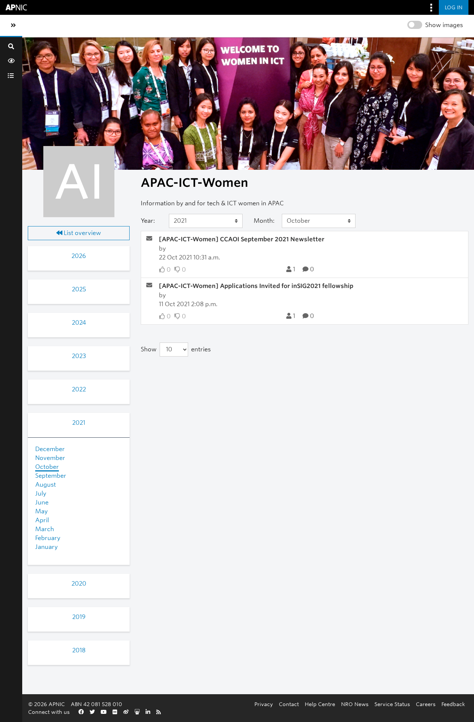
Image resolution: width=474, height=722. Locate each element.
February (47, 538)
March (44, 529)
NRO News (354, 704)
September (50, 475)
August (45, 484)
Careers (425, 704)
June (42, 502)
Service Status (392, 704)
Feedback (453, 704)
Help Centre (320, 704)
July (40, 493)
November (50, 457)
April (42, 520)
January (46, 546)
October (47, 466)
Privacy (263, 704)
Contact (289, 704)
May (41, 511)
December (50, 449)
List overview (81, 232)
